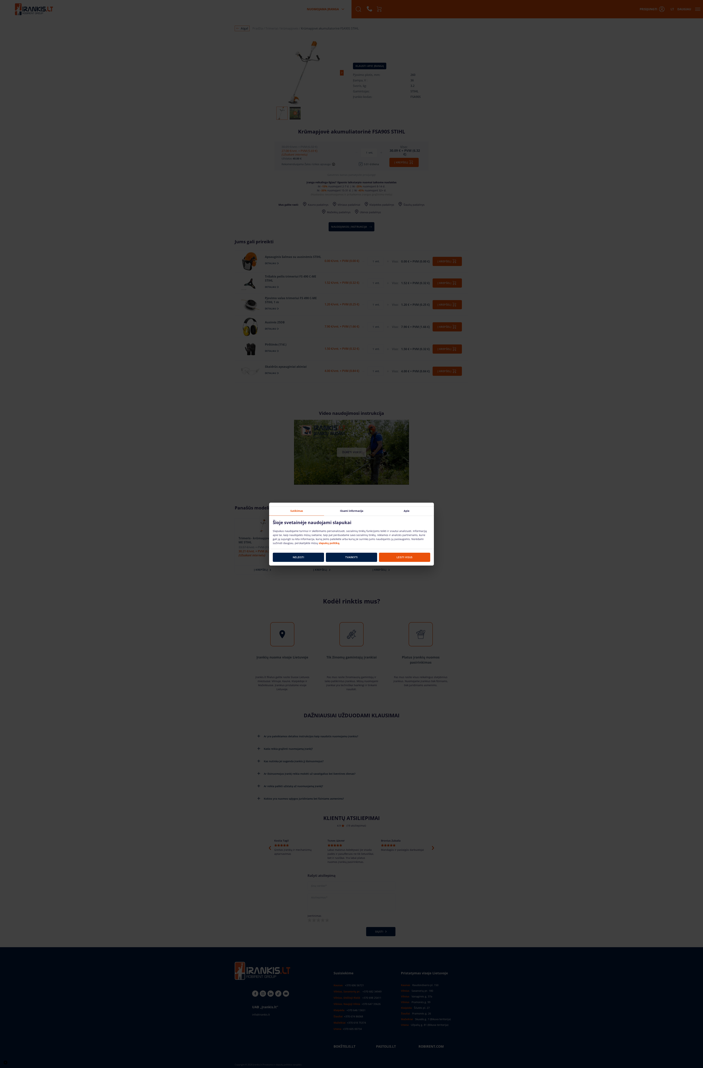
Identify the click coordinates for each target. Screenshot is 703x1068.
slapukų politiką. (329, 543)
